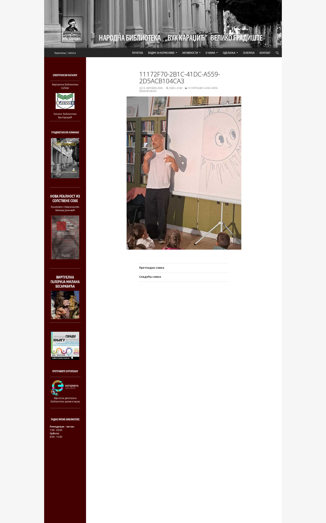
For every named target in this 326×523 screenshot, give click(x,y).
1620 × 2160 (175, 88)
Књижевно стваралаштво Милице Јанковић (65, 208)
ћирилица (60, 53)
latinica (72, 53)
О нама (210, 52)
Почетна (137, 52)
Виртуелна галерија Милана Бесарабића (65, 281)
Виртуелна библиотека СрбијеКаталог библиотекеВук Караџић (65, 101)
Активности (190, 52)
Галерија (248, 52)
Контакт (265, 52)
